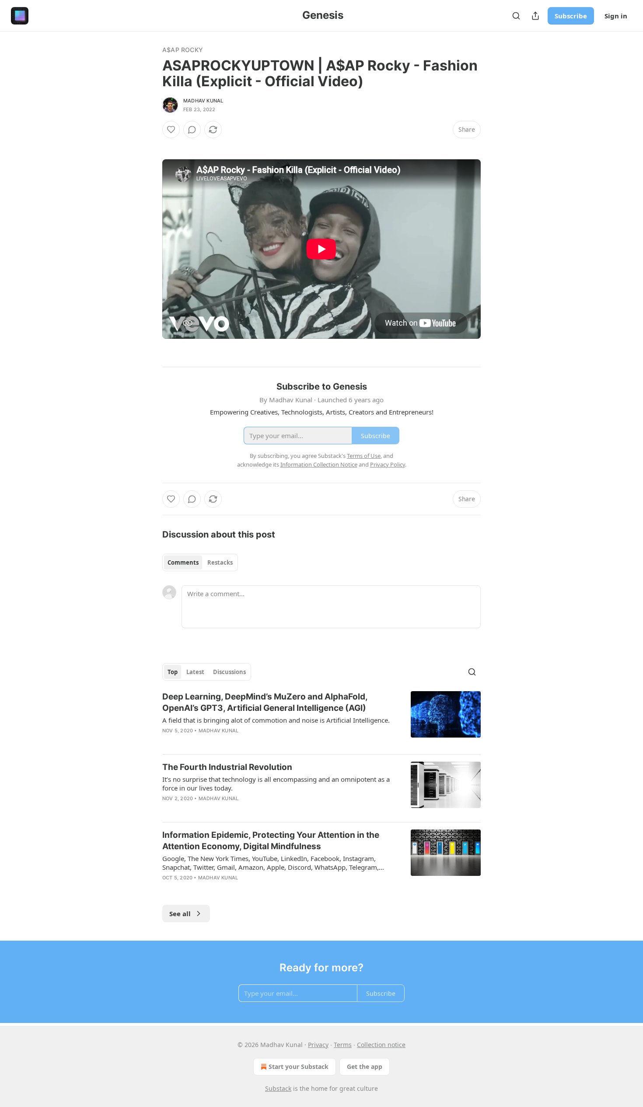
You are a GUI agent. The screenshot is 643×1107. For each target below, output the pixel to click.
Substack (278, 1088)
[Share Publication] (535, 16)
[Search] (516, 16)
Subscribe (571, 15)
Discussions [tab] (229, 672)
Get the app (364, 1066)
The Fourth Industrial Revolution (227, 767)
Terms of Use (364, 456)
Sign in (616, 15)
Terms (343, 1044)
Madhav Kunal (203, 101)
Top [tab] (173, 672)
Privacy (318, 1044)
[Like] (171, 129)
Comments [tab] (183, 562)
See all (180, 913)
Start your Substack (298, 1066)
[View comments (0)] (192, 129)
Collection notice (381, 1044)
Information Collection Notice (318, 464)
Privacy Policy (387, 464)
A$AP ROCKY (182, 49)
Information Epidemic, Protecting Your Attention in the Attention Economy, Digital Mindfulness (270, 840)
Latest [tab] (195, 672)
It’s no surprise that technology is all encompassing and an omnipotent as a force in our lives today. (276, 783)
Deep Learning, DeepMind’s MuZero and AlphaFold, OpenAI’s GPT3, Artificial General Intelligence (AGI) (264, 702)
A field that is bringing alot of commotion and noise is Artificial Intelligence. (276, 720)
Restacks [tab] (220, 562)
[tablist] (200, 562)
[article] (321, 719)
